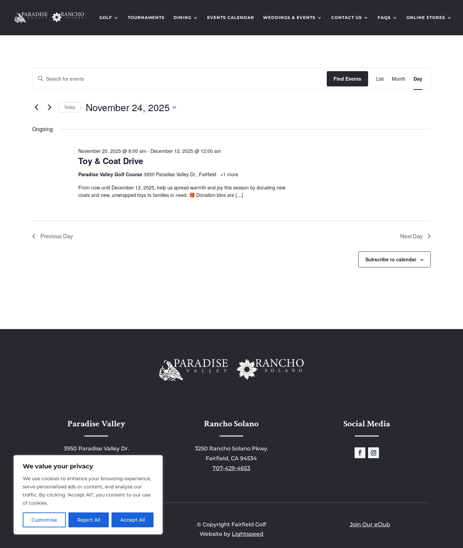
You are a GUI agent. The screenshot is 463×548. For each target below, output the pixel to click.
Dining (183, 17)
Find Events (347, 78)
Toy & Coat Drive (110, 160)
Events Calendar (230, 17)
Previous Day (56, 236)
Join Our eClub (370, 524)
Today (69, 107)
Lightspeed (247, 534)
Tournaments (146, 17)
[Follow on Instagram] (373, 452)
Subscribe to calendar (390, 259)
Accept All (132, 520)
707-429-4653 (231, 468)
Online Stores (425, 17)
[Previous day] (36, 107)
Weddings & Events (289, 17)
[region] (88, 494)
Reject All (88, 520)
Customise (44, 520)
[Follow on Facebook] (360, 452)
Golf (105, 17)
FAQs (384, 17)
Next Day (411, 236)
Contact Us (346, 17)
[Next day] (49, 107)
